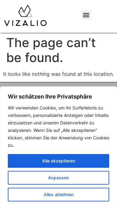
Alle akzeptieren (58, 160)
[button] (86, 15)
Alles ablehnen (59, 194)
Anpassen (58, 177)
